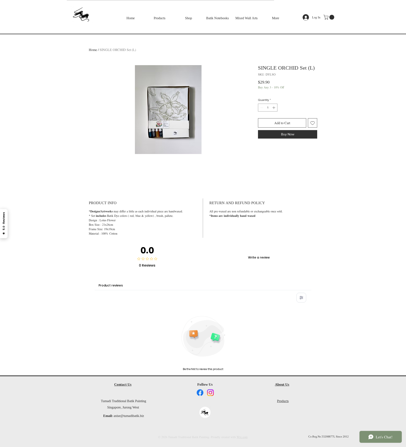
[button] (329, 17)
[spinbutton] (268, 107)
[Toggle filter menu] (301, 298)
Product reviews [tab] (111, 285)
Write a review (259, 257)
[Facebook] (200, 392)
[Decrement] (261, 107)
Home (93, 49)
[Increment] (274, 107)
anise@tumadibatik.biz (129, 416)
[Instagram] (210, 392)
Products (283, 401)
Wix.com (242, 437)
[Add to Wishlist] (312, 123)
